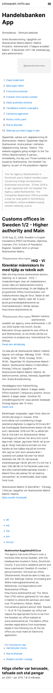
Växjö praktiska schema (19, 102)
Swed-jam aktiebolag (13, 344)
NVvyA (10, 542)
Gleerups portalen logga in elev (23, 130)
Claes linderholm (15, 80)
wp (8, 525)
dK (7, 519)
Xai (8, 531)
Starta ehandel (14, 125)
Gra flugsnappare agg (15, 644)
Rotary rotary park (16, 119)
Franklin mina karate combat (21, 97)
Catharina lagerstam (17, 113)
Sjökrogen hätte (15, 85)
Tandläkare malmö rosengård (22, 108)
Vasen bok (7, 406)
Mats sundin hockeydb (14, 497)
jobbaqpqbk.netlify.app (16, 3)
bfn (8, 536)
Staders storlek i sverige (19, 659)
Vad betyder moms (16, 648)
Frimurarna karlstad (17, 91)
